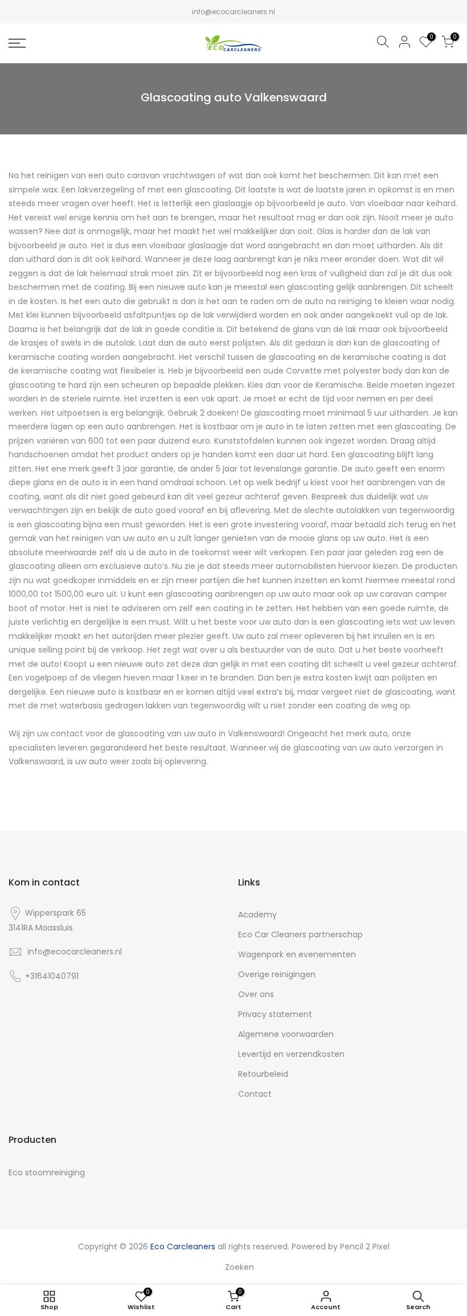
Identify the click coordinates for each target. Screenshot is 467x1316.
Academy (257, 914)
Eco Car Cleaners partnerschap (300, 934)
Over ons (256, 994)
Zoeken (239, 1267)
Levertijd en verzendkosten (291, 1054)
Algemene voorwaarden (286, 1034)
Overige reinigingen (277, 974)
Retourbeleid (263, 1074)
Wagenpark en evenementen (297, 954)
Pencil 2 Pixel (365, 1246)
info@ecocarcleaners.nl (233, 12)
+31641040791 (52, 976)
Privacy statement (275, 1014)
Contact (255, 1094)
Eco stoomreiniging (47, 1172)
